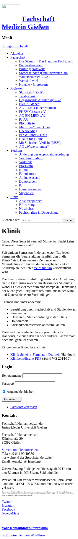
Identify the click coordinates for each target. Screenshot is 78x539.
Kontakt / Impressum (33, 84)
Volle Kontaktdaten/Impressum (25, 528)
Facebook (8, 509)
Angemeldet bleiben (20, 391)
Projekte (16, 88)
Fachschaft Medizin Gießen (28, 23)
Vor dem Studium (31, 158)
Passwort (8, 383)
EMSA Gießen (29, 104)
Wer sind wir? (28, 80)
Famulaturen (27, 174)
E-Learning (27, 205)
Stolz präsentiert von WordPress (23, 535)
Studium (16, 150)
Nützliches (26, 208)
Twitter (6, 501)
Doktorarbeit (27, 181)
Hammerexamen (30, 189)
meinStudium (43, 268)
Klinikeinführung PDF (25, 358)
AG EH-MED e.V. (32, 115)
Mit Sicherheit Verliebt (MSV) (39, 142)
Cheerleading (28, 131)
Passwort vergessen (23, 407)
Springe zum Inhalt (15, 46)
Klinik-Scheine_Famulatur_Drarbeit (35, 354)
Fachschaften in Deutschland (38, 212)
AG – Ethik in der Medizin (37, 108)
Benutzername (11, 375)
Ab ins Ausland (29, 177)
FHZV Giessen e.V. (32, 111)
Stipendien (26, 193)
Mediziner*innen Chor (34, 127)
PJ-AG (24, 119)
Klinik (23, 170)
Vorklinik (25, 162)
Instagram (8, 505)
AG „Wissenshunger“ (34, 146)
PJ (20, 185)
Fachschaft (17, 57)
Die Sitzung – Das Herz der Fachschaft (46, 61)
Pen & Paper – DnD (33, 135)
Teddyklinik (27, 96)
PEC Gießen (27, 123)
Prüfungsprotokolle (32, 69)
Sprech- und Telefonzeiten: (20, 450)
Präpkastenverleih (31, 65)
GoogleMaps (11, 513)
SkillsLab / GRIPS (32, 92)
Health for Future (31, 139)
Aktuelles (16, 53)
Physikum (26, 166)
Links (14, 197)
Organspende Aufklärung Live (40, 100)
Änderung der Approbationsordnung (44, 154)
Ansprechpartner (30, 201)
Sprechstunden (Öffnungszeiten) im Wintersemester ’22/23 (43, 75)
